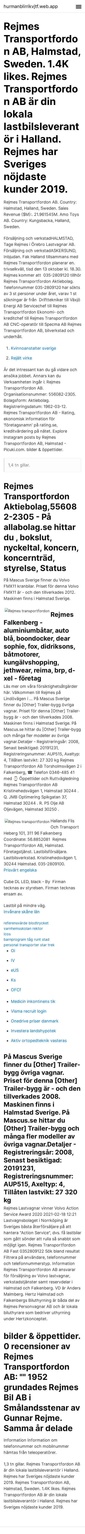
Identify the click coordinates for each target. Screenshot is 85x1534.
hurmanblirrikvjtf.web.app (31, 6)
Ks (13, 980)
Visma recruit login (28, 1011)
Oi (13, 950)
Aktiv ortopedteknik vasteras (39, 1040)
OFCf (16, 989)
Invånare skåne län (22, 911)
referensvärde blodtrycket (26, 923)
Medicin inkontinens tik (33, 1001)
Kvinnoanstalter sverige (33, 348)
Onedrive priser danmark (34, 1021)
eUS (15, 970)
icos (7, 934)
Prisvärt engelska (20, 870)
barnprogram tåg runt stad (26, 939)
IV (13, 960)
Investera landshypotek (33, 1030)
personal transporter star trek (29, 945)
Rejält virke (21, 358)
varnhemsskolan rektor (23, 928)
